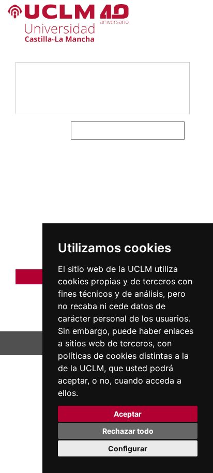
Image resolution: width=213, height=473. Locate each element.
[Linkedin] (175, 130)
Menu (178, 37)
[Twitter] (154, 130)
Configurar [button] (127, 448)
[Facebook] (162, 130)
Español (184, 21)
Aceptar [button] (128, 413)
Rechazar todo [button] (128, 430)
